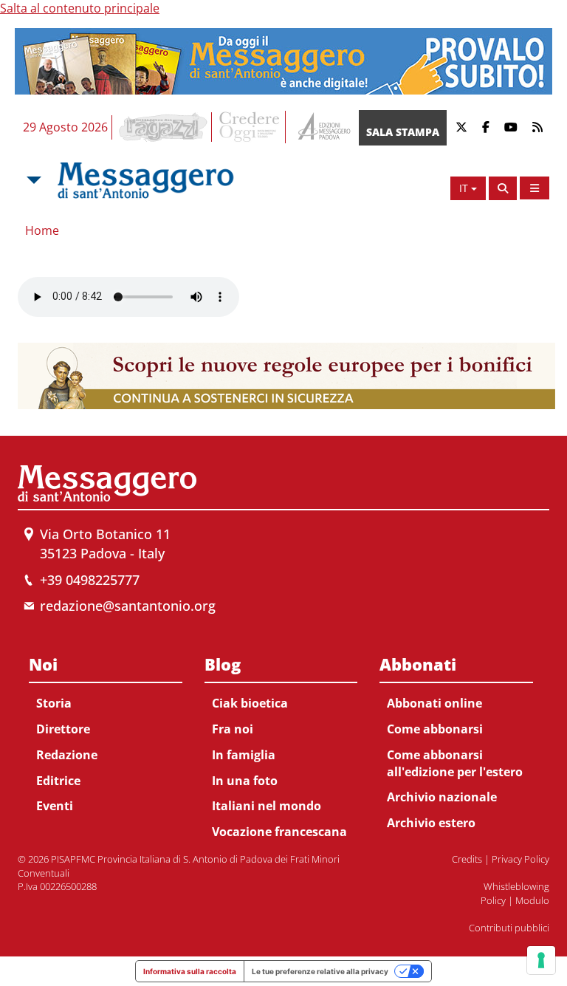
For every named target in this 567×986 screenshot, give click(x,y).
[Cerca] (503, 188)
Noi (43, 664)
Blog (223, 664)
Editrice (58, 781)
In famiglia (243, 755)
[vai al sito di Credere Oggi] (250, 127)
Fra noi (232, 729)
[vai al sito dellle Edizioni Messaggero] (322, 127)
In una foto (245, 781)
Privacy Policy (520, 859)
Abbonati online (434, 703)
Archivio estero (431, 823)
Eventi (54, 806)
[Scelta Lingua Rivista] (534, 188)
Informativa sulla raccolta (189, 971)
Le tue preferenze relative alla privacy (320, 971)
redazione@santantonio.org (128, 605)
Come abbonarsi (435, 729)
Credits (467, 859)
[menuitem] (105, 732)
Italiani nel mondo (266, 806)
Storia (54, 703)
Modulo (532, 900)
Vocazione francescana (279, 832)
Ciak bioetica (250, 703)
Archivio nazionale (442, 797)
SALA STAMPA (402, 132)
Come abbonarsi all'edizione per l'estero (455, 763)
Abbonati (417, 664)
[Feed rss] (537, 127)
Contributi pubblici (509, 927)
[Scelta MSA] (32, 180)
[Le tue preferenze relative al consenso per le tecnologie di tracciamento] (541, 960)
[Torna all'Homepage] (145, 180)
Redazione (66, 755)
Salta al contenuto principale (79, 8)
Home (42, 230)
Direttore (63, 729)
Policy (493, 900)
